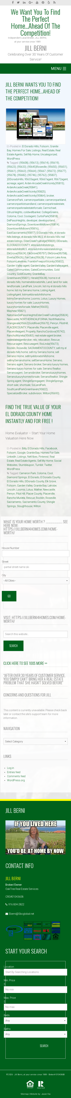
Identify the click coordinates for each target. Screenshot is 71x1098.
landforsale (13, 286)
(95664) (31, 171)
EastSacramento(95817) (21, 232)
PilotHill (63, 323)
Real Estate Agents (25, 460)
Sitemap (24, 1094)
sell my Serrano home (41, 352)
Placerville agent (49, 327)
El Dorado (33, 477)
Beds (7, 1015)
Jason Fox (46, 1094)
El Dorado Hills (30, 146)
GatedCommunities (42, 269)
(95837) (52, 175)
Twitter (48, 465)
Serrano (57, 360)
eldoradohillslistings (42, 245)
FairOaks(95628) (34, 257)
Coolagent (30, 216)
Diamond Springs (17, 477)
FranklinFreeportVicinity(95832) (46, 261)
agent (20, 183)
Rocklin (11, 348)
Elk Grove (50, 481)
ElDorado (62, 241)
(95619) (54, 162)
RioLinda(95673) (49, 343)
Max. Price (10, 997)
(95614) (44, 162)
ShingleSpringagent (33, 380)
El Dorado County (50, 477)
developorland (46, 220)
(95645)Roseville (37, 166)
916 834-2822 (16, 904)
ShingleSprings (54, 380)
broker (50, 195)
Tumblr (39, 465)
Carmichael (49, 207)
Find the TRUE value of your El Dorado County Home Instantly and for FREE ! (33, 414)
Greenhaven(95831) (18, 278)
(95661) (11, 171)
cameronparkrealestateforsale (24, 207)
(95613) (34, 162)
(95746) (31, 175)
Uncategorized (48, 154)
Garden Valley (25, 485)
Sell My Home (31, 154)
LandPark (26, 286)
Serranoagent (15, 372)
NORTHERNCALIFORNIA (34, 319)
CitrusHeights (14, 212)
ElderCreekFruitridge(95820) (40, 241)
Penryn (54, 323)
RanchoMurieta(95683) (20, 335)
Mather (38, 489)
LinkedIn (11, 456)
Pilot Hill (20, 493)
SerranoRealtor (49, 376)
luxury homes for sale (19, 302)
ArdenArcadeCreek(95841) (22, 187)
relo (35, 339)
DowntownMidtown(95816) (23, 228)
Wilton (37, 506)
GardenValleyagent (57, 265)
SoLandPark (38, 385)
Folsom (44, 146)
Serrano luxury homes (55, 364)
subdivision (35, 393)
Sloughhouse (24, 506)
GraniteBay (38, 273)
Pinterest (44, 456)
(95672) (51, 171)
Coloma (11, 216)
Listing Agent (47, 290)
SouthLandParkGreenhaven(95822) (27, 389)
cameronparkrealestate (50, 203)
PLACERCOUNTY (16, 327)
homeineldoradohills (33, 282)
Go (9, 596)
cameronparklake (34, 199)
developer (31, 220)
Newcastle (13, 319)
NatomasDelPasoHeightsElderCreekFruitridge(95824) (37, 315)
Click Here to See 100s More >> (25, 663)
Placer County (34, 493)
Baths (7, 1028)
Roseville (22, 348)
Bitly (24, 448)
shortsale (24, 385)
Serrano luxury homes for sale (24, 368)
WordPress (13, 158)
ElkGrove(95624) (16, 253)
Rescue (55, 339)
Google (21, 452)
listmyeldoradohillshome (36, 294)
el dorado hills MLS (32, 236)
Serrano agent (15, 364)
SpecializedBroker (17, 393)
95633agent (31, 179)
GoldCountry (24, 273)
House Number (10, 548)
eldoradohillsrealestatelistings (45, 249)
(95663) (21, 171)
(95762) (42, 175)
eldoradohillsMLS (17, 249)
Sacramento (14, 501)
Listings (36, 150)
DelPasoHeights (16, 220)
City (4, 575)
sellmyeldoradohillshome (39, 356)
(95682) (21, 175)
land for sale (60, 282)
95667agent (46, 179)
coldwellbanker (32, 212)
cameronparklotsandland (21, 203)
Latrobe (52, 485)
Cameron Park (27, 473)
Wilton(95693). (51, 393)
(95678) (11, 175)
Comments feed (16, 776)
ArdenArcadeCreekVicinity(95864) (26, 195)
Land (49, 282)
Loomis (35, 298)
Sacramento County (33, 501)
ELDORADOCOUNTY (18, 245)
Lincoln (37, 286)
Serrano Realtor (52, 368)
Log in (10, 768)
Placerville (33, 327)
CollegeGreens (50, 212)
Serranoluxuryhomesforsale (23, 376)
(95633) (21, 166)
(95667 (42, 171)
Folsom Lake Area (55, 257)
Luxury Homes (57, 298)
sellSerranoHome (41, 360)
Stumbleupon (26, 465)
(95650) (52, 166)
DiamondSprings (16, 224)
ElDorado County (34, 481)
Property (31, 331)
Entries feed (13, 772)
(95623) (11, 166)
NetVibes (32, 456)
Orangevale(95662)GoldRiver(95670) (28, 323)
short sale (12, 385)
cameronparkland (55, 199)
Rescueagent (30, 343)
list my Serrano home (27, 290)
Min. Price (9, 980)
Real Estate (48, 150)
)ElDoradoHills (15, 179)
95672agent (61, 179)
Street (5, 561)
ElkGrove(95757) (37, 253)
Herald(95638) (39, 278)
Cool (20, 216)
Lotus (44, 298)
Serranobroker (32, 372)
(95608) (23, 162)
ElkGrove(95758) (57, 253)
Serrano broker (32, 364)
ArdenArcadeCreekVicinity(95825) (26, 191)
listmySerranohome (18, 298)
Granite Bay (33, 452)
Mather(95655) (39, 306)
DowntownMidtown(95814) (43, 224)
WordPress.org (16, 780)
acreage (11, 183)
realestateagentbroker (19, 339)
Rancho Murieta (16, 497)
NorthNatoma (57, 319)
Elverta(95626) (15, 257)
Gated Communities (18, 269)
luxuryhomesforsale (18, 306)
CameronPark (15, 199)
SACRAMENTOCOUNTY (41, 348)
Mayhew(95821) (16, 310)
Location (9, 966)
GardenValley (38, 265)
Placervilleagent (16, 331)
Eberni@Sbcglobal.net (21, 913)
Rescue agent (14, 343)
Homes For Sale (21, 150)
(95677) (61, 171)
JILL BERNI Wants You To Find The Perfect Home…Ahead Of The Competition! (33, 91)
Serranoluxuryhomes (53, 372)
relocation (44, 339)
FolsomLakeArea (17, 261)
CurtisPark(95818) (47, 216)
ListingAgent (14, 294)
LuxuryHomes (41, 302)
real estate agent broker (48, 335)
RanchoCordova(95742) (51, 331)
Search (44, 1046)
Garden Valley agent (18, 265)
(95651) (62, 166)
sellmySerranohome (18, 360)
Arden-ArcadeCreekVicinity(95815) (44, 183)
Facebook (51, 448)
